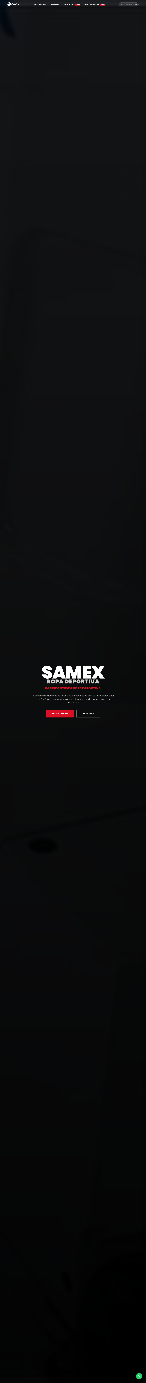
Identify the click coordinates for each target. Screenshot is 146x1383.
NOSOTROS (88, 714)
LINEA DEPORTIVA (39, 4)
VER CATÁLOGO (60, 714)
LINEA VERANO (55, 4)
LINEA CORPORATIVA (94, 4)
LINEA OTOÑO (72, 4)
